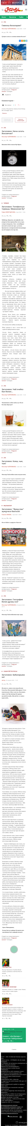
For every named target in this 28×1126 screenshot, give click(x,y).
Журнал (4, 17)
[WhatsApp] (24, 41)
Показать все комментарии (7, 120)
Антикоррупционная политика (9, 1105)
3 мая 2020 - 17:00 (21, 136)
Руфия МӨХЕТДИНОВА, (8, 212)
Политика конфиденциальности (9, 1113)
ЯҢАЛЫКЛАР (8, 505)
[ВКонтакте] (20, 41)
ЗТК (5, 22)
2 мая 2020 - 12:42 (21, 395)
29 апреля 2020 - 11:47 (12, 680)
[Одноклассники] (22, 41)
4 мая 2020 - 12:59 (21, 28)
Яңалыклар (12, 17)
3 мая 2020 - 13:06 (20, 212)
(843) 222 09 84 (23, 1125)
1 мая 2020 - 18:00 (21, 466)
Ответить (4, 113)
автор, (4, 680)
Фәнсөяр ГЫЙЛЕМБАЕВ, (9, 28)
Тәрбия (21, 17)
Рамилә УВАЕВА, (7, 514)
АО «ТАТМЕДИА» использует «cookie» (11, 1107)
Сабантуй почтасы (10, 671)
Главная (14, 1049)
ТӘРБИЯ (6, 203)
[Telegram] (26, 41)
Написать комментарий (20, 120)
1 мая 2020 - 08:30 (16, 514)
